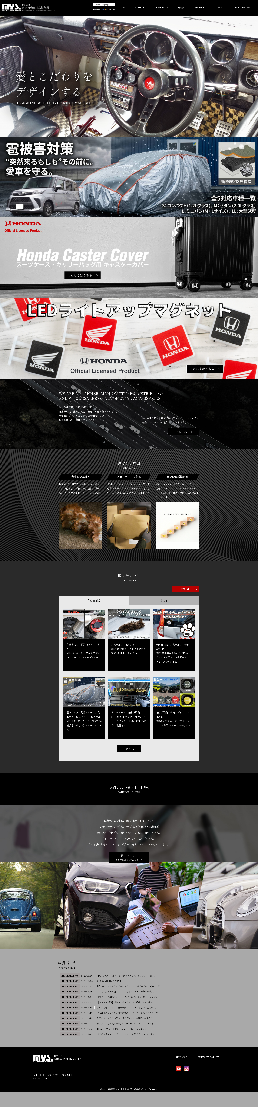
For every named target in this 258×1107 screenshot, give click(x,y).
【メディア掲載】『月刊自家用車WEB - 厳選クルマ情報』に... (126, 1002)
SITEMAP (181, 1057)
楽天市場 (185, 589)
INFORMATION (70, 975)
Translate (111, 9)
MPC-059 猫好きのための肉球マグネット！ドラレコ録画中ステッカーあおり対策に (173, 657)
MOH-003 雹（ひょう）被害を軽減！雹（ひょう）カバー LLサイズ (84, 725)
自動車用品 (94, 600)
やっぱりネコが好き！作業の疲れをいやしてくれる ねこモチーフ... (128, 1012)
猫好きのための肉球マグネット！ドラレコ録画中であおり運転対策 (128, 986)
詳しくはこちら (129, 857)
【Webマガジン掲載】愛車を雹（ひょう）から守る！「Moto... (127, 975)
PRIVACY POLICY (208, 1057)
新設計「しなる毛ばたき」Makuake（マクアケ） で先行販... (126, 1023)
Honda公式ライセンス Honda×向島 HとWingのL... (123, 1028)
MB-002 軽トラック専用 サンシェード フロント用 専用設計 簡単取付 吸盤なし (128, 721)
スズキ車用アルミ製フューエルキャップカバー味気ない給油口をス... (129, 991)
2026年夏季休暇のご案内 (109, 980)
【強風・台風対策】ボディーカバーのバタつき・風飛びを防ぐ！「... (129, 996)
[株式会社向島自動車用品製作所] (28, 10)
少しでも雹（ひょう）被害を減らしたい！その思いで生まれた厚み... (129, 1007)
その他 (164, 600)
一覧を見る (129, 748)
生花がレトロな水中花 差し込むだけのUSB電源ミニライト (124, 1018)
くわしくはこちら (183, 432)
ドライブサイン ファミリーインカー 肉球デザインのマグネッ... (126, 1034)
